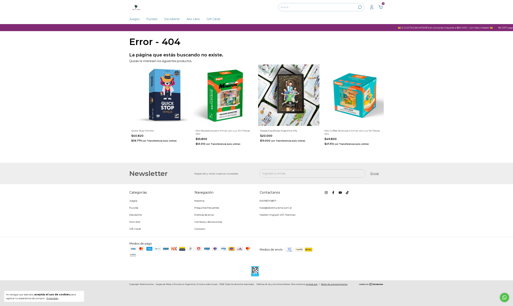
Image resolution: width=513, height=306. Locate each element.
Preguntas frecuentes (206, 207)
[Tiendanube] (371, 285)
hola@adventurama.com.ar (276, 207)
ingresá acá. (312, 284)
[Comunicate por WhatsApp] (504, 297)
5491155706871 (268, 200)
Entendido (52, 298)
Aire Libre (193, 19)
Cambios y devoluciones (208, 221)
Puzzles (151, 19)
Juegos (134, 19)
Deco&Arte (172, 19)
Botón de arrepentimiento (334, 284)
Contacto (199, 228)
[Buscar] (359, 7)
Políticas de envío (204, 214)
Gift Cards (213, 19)
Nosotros (199, 200)
